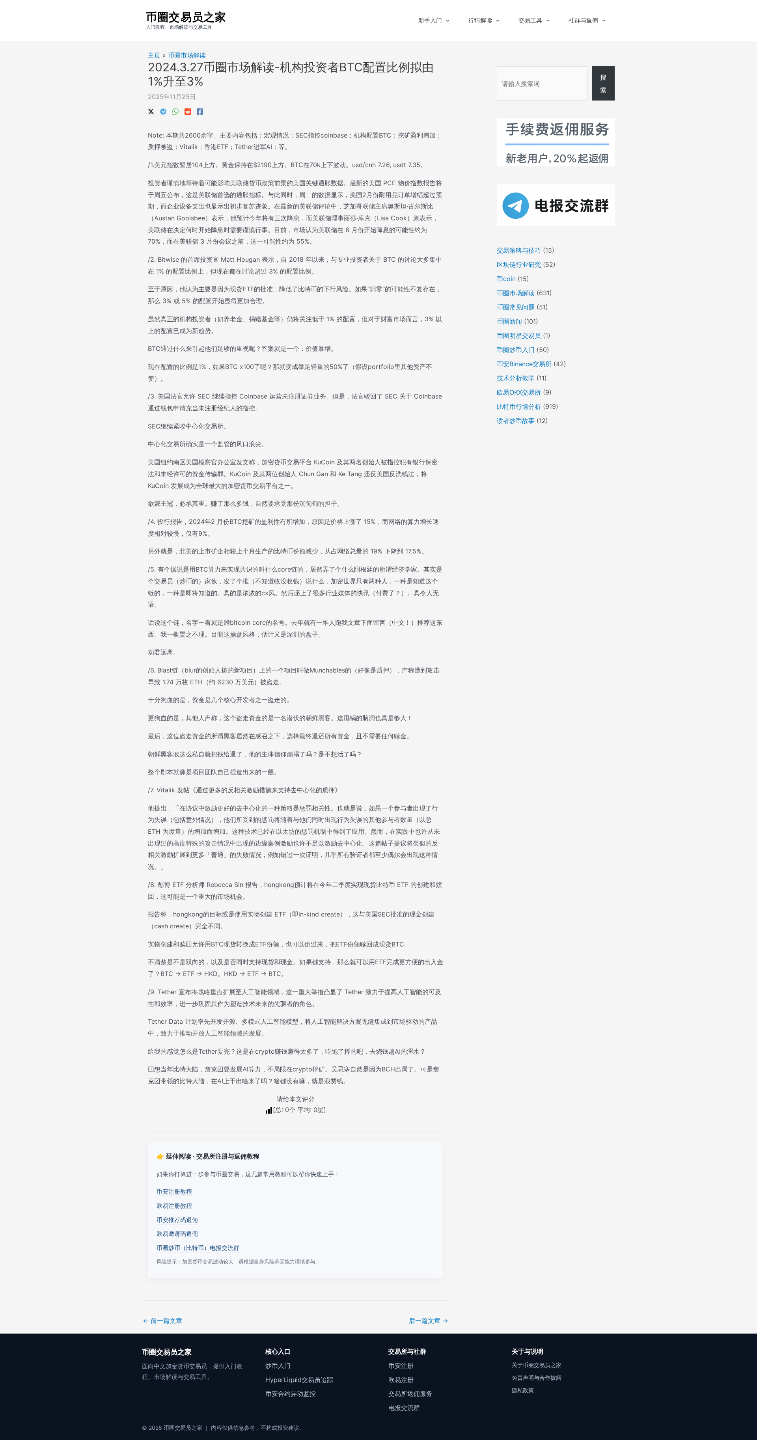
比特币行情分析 (519, 406)
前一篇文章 (162, 1321)
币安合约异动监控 (290, 1393)
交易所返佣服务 (410, 1393)
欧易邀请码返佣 (177, 1233)
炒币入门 (278, 1365)
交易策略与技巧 (519, 250)
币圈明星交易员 (519, 335)
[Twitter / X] (151, 111)
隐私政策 (523, 1390)
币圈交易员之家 (186, 17)
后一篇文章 (428, 1321)
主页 (154, 55)
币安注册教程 (174, 1191)
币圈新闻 (509, 321)
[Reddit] (188, 111)
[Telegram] (163, 111)
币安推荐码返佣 (177, 1220)
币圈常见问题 (516, 307)
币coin (506, 279)
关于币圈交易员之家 (536, 1365)
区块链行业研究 (519, 264)
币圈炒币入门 (516, 350)
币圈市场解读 (187, 55)
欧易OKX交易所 (519, 392)
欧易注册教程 (174, 1205)
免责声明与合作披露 (536, 1377)
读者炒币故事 (516, 421)
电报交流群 (404, 1408)
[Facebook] (200, 111)
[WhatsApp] (175, 111)
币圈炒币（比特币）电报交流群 (198, 1248)
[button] (445, 20)
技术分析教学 (516, 378)
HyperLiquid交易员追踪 (299, 1380)
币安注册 (401, 1365)
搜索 (603, 83)
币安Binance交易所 (524, 364)
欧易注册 (401, 1380)
